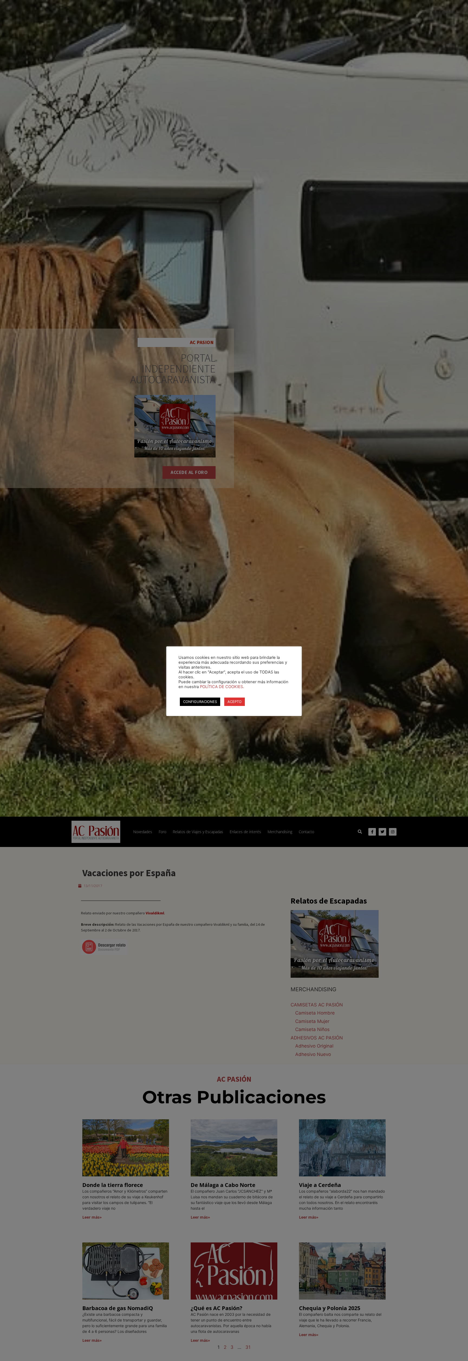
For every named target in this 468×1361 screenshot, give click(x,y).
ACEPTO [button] (234, 701)
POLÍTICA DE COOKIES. (222, 686)
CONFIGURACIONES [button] (200, 701)
